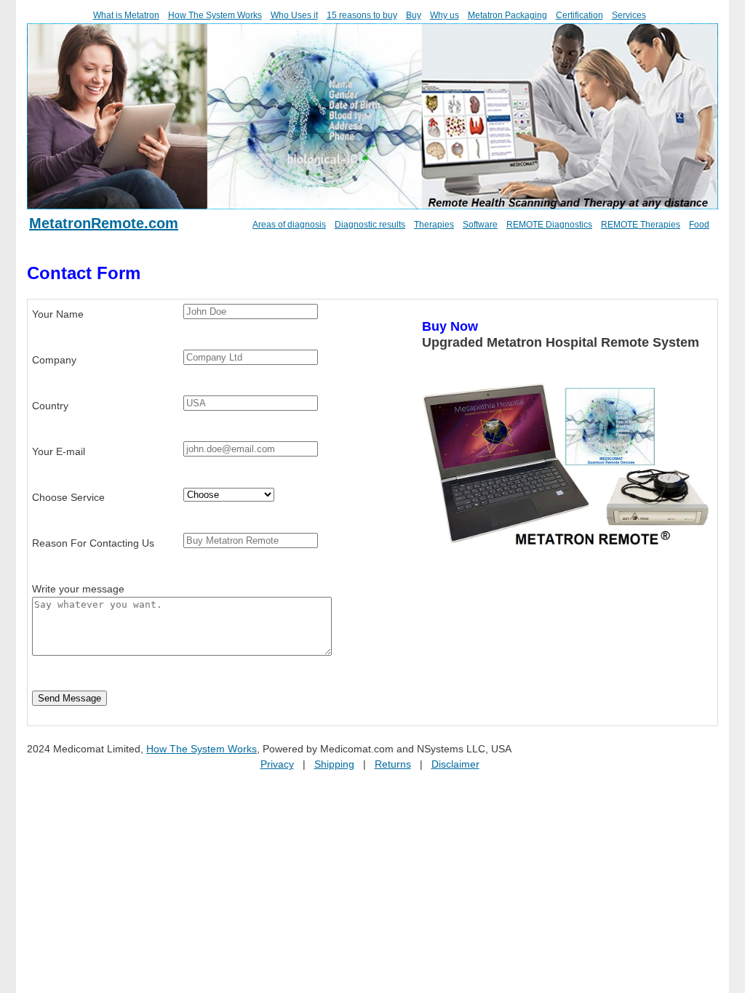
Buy (413, 15)
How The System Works (215, 15)
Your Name (58, 314)
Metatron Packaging (507, 15)
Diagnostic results (370, 225)
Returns (393, 764)
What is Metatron (126, 15)
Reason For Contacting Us (93, 543)
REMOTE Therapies (640, 225)
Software (480, 225)
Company (54, 360)
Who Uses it (294, 15)
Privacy (277, 764)
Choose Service (68, 497)
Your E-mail (58, 451)
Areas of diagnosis (289, 225)
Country (50, 405)
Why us (444, 15)
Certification (579, 15)
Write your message (78, 589)
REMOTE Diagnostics (549, 225)
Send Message (69, 698)
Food (699, 225)
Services (629, 15)
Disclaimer (455, 764)
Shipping (334, 764)
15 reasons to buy (362, 15)
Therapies (434, 225)
